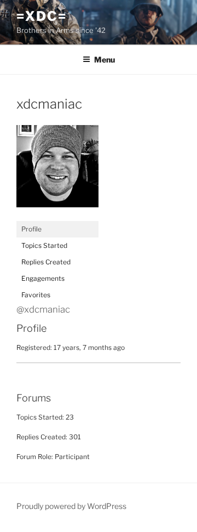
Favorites (35, 295)
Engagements (43, 278)
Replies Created (46, 262)
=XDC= (41, 16)
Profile (31, 229)
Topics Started (44, 245)
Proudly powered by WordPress (71, 506)
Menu (104, 59)
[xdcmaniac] (57, 216)
